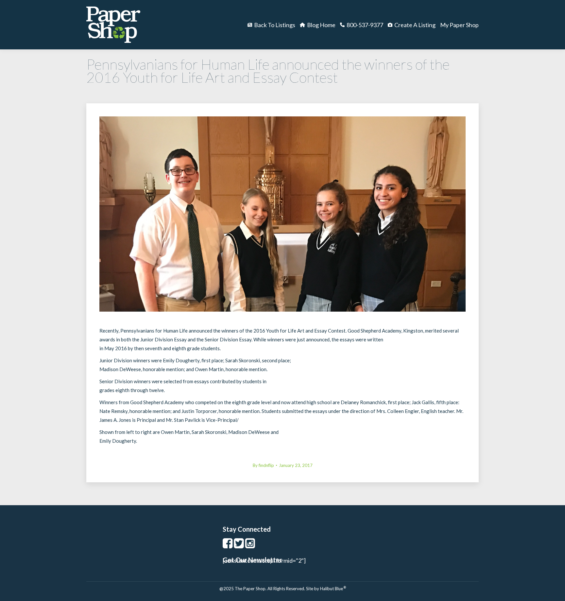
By (263, 465)
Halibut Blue (333, 588)
